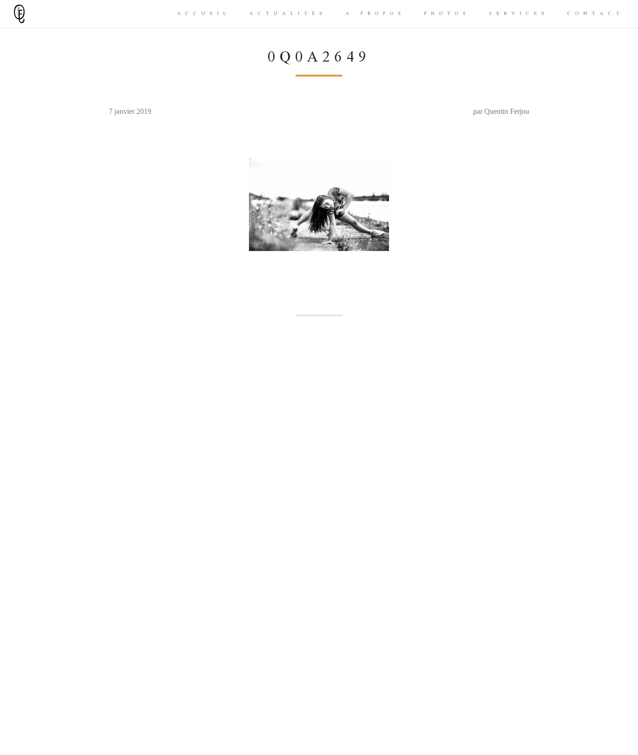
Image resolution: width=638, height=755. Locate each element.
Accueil (204, 13)
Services (519, 13)
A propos (375, 13)
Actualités (288, 13)
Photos (447, 13)
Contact (595, 13)
